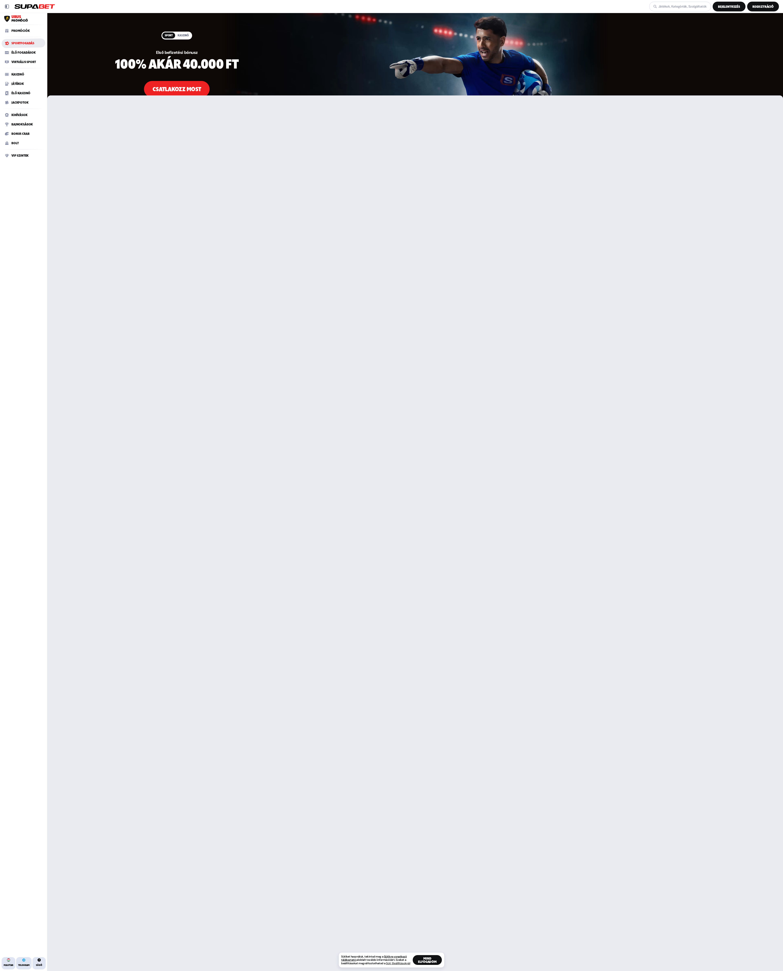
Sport (169, 35)
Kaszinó (183, 35)
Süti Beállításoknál (398, 963)
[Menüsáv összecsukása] (6, 6)
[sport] (415, 66)
